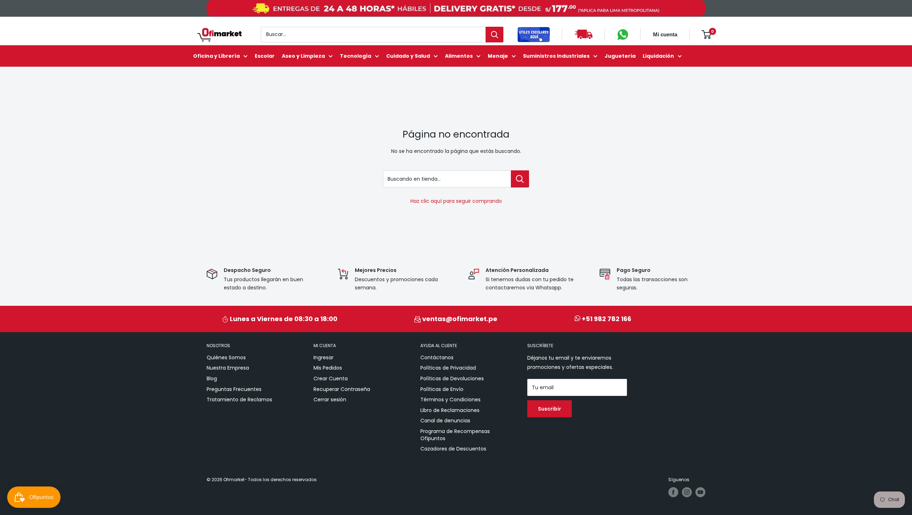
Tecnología (355, 56)
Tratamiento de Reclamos (239, 399)
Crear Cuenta (331, 378)
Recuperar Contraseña (342, 389)
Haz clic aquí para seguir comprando (456, 201)
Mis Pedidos (328, 367)
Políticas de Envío (441, 389)
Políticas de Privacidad (448, 367)
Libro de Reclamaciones (450, 410)
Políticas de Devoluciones (452, 378)
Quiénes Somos (226, 357)
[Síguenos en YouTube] (700, 492)
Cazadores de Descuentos (453, 448)
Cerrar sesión (330, 399)
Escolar (265, 56)
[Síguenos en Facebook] (673, 492)
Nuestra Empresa (228, 367)
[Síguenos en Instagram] (687, 492)
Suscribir (549, 408)
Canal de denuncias (445, 420)
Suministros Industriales (556, 56)
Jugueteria (620, 56)
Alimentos (459, 56)
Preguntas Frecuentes (234, 389)
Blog (212, 378)
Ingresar (323, 357)
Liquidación (658, 56)
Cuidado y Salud (408, 56)
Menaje (498, 56)
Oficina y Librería (216, 56)
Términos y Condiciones (450, 399)
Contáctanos (437, 357)
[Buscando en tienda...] (520, 178)
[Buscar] (494, 34)
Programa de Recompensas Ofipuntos (455, 435)
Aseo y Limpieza (303, 56)
